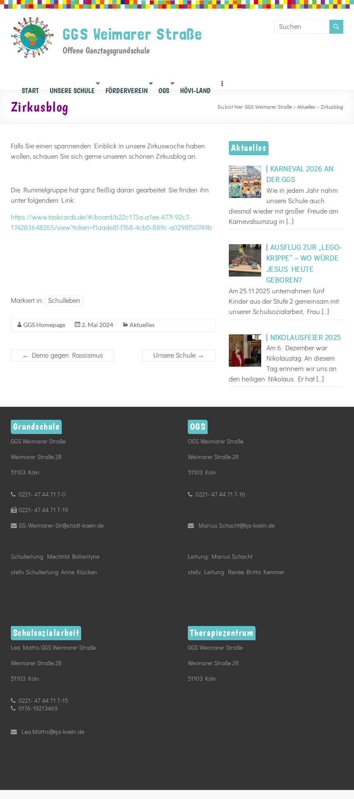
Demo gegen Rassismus (62, 355)
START (30, 88)
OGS (163, 88)
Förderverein (126, 88)
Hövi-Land (195, 88)
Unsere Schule (72, 88)
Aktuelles (142, 324)
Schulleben (64, 300)
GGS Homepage (44, 324)
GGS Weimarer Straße (132, 34)
